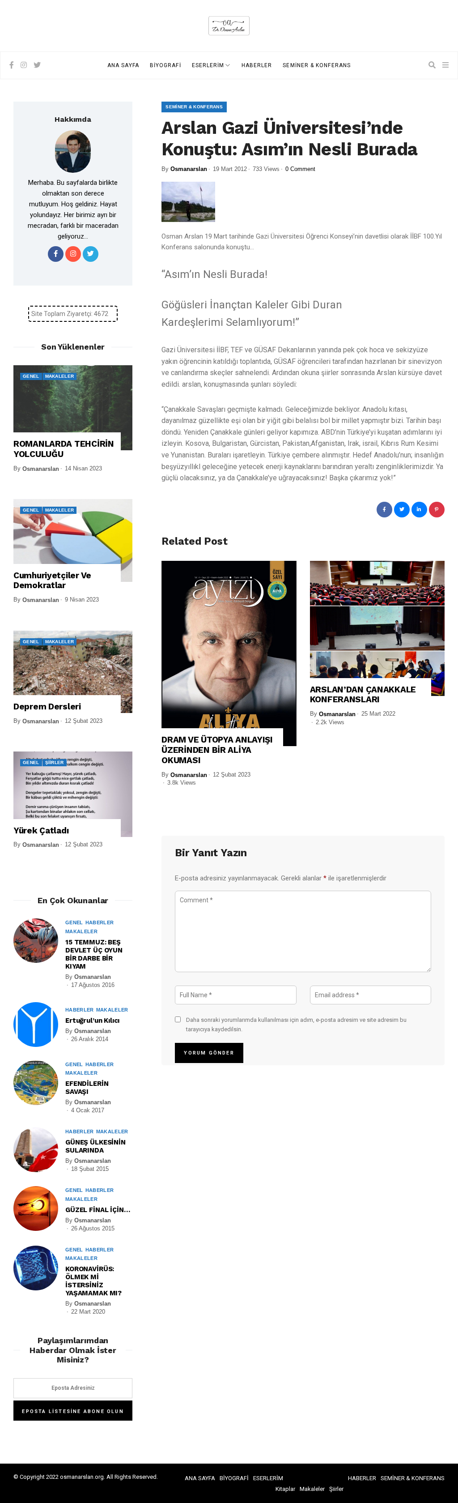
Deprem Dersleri (47, 707)
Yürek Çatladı (40, 831)
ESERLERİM (208, 65)
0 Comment (300, 169)
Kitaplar (285, 1489)
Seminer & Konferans (194, 106)
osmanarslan (188, 169)
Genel (31, 376)
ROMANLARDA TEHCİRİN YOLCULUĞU (63, 449)
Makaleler (59, 376)
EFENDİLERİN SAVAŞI (86, 1088)
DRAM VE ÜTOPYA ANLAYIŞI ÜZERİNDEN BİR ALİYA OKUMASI (217, 750)
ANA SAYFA (123, 65)
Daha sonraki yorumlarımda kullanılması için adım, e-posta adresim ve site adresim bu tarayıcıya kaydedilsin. (296, 1024)
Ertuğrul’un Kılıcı (92, 1020)
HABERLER (257, 65)
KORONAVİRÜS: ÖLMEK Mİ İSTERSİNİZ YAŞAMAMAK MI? (93, 1281)
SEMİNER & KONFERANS (317, 65)
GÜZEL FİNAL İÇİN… (97, 1210)
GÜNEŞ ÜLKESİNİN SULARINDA (95, 1146)
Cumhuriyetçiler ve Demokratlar (52, 581)
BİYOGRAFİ (165, 65)
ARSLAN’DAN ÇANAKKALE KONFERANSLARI (363, 695)
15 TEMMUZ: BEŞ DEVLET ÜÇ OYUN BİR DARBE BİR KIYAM (94, 954)
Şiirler (54, 762)
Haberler (99, 922)
